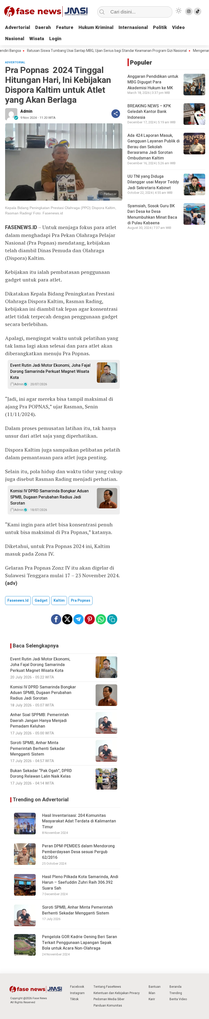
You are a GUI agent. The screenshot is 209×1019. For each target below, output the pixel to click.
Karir (152, 999)
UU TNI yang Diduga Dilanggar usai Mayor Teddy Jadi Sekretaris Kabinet (153, 182)
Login (55, 38)
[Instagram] (189, 11)
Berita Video (178, 999)
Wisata (36, 38)
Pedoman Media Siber (109, 999)
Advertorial (17, 27)
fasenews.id (18, 600)
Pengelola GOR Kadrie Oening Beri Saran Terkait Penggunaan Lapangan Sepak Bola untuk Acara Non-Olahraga (79, 942)
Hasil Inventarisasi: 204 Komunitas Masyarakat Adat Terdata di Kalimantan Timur (79, 821)
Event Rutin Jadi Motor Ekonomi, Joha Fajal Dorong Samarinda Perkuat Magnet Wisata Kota (50, 371)
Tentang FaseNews (107, 986)
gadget (41, 600)
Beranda (175, 986)
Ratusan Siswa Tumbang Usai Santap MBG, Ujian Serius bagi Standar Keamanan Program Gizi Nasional (93, 50)
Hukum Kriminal (96, 27)
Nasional (14, 38)
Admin (26, 111)
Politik (160, 27)
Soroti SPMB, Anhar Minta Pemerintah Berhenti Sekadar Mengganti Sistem (77, 910)
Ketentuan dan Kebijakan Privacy (117, 993)
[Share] (115, 113)
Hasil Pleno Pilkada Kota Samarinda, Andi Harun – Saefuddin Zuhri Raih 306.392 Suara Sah (80, 882)
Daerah (43, 27)
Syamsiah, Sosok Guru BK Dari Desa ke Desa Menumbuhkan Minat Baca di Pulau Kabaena (152, 214)
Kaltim (59, 600)
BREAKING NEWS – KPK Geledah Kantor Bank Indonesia (149, 112)
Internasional (133, 27)
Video (178, 27)
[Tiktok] (197, 11)
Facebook (77, 986)
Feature (64, 27)
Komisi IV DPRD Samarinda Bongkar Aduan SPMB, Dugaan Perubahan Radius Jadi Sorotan (49, 497)
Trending (175, 993)
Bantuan (155, 986)
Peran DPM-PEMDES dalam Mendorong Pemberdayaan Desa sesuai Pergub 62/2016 (78, 852)
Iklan (152, 993)
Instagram (77, 993)
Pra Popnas (80, 600)
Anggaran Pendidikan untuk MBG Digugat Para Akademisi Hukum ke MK (152, 82)
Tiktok (74, 999)
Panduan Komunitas (108, 1005)
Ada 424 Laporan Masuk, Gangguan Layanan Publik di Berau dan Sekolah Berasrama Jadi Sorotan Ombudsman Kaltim (153, 146)
